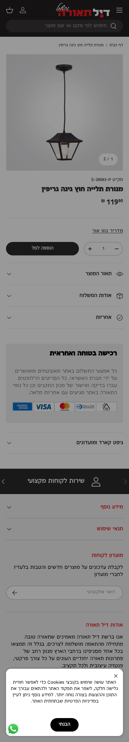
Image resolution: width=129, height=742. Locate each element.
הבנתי (64, 724)
